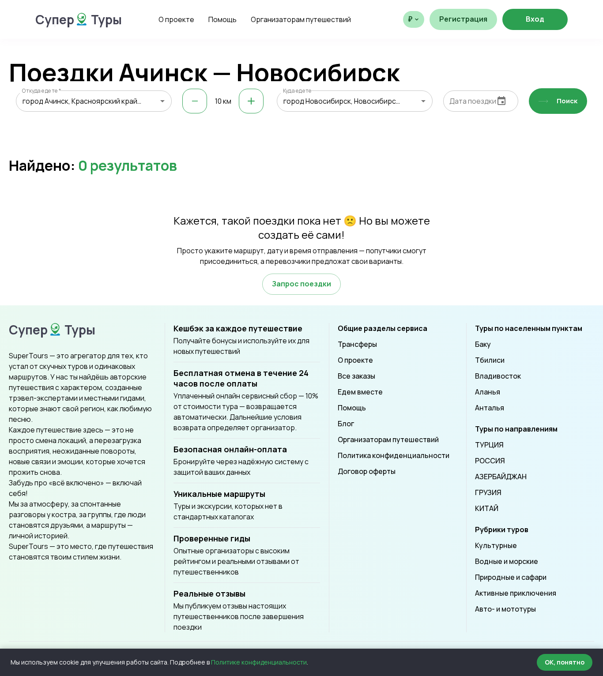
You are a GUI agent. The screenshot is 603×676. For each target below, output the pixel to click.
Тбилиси (490, 360)
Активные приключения (515, 593)
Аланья (487, 392)
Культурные (496, 545)
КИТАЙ (486, 508)
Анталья (489, 408)
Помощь (222, 19)
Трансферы (357, 344)
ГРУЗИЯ (488, 492)
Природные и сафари (510, 577)
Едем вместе (360, 392)
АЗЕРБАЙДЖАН (501, 476)
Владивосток (498, 376)
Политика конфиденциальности (393, 455)
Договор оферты (367, 471)
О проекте (176, 19)
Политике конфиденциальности (259, 662)
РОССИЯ (490, 461)
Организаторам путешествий (301, 19)
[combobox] (94, 101)
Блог (346, 423)
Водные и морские (506, 561)
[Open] (162, 101)
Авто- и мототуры (505, 609)
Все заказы (356, 376)
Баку (483, 344)
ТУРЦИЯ (489, 445)
